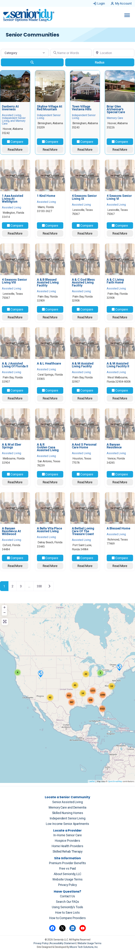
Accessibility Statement (63, 943)
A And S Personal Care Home (84, 446)
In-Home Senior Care (67, 835)
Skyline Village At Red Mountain (49, 108)
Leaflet (92, 781)
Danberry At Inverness (10, 108)
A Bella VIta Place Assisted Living (49, 530)
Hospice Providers (67, 840)
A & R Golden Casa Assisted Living (48, 447)
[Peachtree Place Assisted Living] (40, 673)
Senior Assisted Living (67, 802)
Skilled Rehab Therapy (67, 851)
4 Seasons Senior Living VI (119, 197)
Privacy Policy (67, 885)
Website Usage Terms (67, 879)
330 (39, 586)
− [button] (4, 612)
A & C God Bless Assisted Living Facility (83, 282)
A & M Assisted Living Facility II (118, 365)
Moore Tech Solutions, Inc (84, 947)
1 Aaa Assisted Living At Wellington (12, 198)
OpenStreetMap (115, 781)
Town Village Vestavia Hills (82, 108)
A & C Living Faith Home (115, 281)
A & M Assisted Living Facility (83, 365)
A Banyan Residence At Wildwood (11, 531)
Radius (99, 62)
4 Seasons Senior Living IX (84, 197)
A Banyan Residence (114, 446)
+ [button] (4, 607)
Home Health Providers (67, 846)
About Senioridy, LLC (67, 874)
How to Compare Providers (67, 918)
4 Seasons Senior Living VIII (14, 281)
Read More (15, 149)
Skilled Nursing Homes (67, 813)
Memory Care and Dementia (67, 807)
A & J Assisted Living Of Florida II (15, 365)
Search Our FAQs (67, 901)
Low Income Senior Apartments (67, 824)
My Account (123, 3)
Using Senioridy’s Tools (67, 907)
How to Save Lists (67, 912)
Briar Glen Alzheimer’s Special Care (116, 109)
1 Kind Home (46, 195)
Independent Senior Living (67, 818)
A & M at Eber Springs (11, 446)
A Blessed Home (118, 528)
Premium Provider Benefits (67, 863)
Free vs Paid (67, 868)
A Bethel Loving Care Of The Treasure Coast (83, 531)
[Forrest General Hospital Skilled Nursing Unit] (119, 667)
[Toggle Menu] (127, 15)
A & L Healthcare (49, 363)
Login (101, 3)
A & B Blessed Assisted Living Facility (48, 282)
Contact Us (67, 896)
